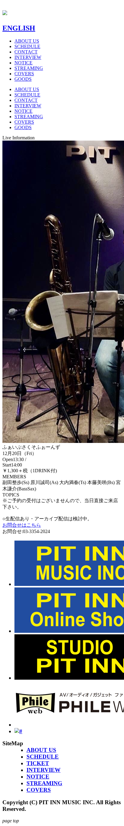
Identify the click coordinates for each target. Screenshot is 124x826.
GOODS (23, 79)
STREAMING (28, 68)
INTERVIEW (27, 57)
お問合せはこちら (21, 525)
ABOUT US (26, 41)
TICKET (37, 763)
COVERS (24, 73)
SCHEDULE (27, 46)
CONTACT (26, 51)
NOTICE (23, 62)
